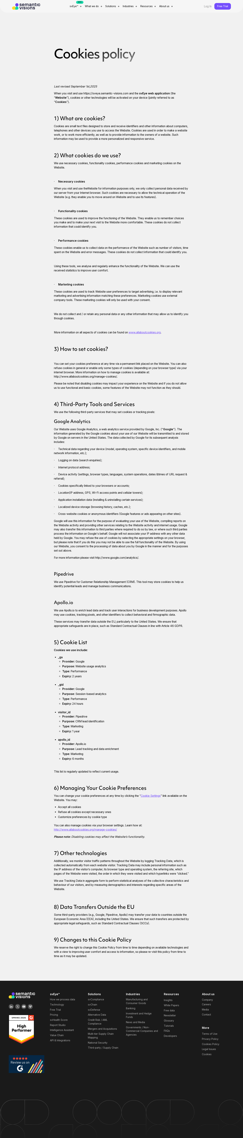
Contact (206, 1014)
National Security (97, 1042)
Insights (168, 1000)
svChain (92, 1004)
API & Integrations (60, 1040)
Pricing (54, 1014)
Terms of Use (209, 1033)
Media (205, 1009)
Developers (170, 1036)
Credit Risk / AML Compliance (97, 1022)
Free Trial (222, 6)
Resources (146, 6)
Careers (206, 1004)
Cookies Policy (210, 1044)
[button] (75, 6)
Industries (128, 6)
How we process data (62, 999)
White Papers (171, 1005)
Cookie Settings (151, 795)
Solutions (110, 6)
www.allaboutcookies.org (145, 332)
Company (207, 999)
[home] (35, 6)
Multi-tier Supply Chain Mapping (101, 1035)
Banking (130, 1008)
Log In (208, 6)
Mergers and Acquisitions (102, 1028)
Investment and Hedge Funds (139, 1015)
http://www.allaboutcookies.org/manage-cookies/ (85, 829)
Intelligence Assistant (62, 1030)
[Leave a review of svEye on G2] (26, 1064)
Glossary (169, 1020)
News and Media (135, 1022)
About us (164, 6)
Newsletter (170, 1015)
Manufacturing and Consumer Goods (137, 1001)
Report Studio (58, 1025)
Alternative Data (97, 1014)
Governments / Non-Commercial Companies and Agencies (142, 1031)
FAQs (167, 1030)
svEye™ (74, 6)
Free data (169, 1010)
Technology (57, 1004)
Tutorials (169, 1025)
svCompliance (96, 999)
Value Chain (57, 1035)
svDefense (94, 1009)
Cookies (207, 1054)
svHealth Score (59, 1020)
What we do (92, 6)
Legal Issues (209, 1049)
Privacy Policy (210, 1039)
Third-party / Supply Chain (103, 1047)
